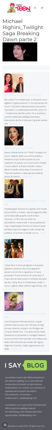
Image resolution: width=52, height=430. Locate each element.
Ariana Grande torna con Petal (18, 147)
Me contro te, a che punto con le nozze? (23, 95)
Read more (15, 123)
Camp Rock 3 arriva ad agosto (18, 260)
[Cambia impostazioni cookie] (5, 424)
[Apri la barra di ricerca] (35, 8)
